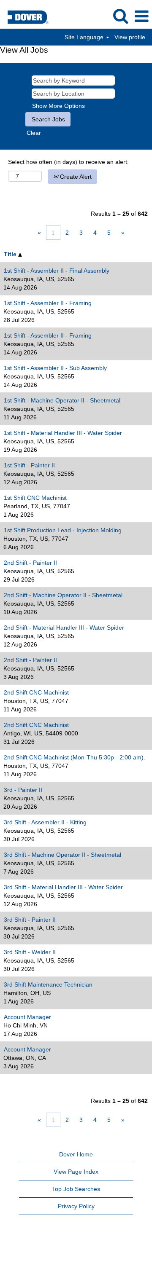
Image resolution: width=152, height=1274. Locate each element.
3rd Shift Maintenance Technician (48, 984)
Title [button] (11, 254)
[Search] (120, 15)
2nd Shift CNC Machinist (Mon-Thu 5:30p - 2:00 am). (74, 757)
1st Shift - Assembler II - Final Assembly (56, 270)
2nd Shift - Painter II (30, 562)
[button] (141, 16)
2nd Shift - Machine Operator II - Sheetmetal (63, 595)
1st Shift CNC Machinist (35, 497)
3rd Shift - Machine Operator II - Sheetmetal (62, 854)
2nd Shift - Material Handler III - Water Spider (64, 627)
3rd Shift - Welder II (30, 952)
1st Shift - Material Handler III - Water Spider (63, 432)
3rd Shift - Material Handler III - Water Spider (63, 887)
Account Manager (27, 1017)
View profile (129, 37)
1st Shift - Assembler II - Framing (48, 303)
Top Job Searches (76, 1188)
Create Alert (75, 176)
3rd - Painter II (23, 789)
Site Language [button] (85, 37)
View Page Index (76, 1171)
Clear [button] (34, 132)
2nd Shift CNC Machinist (36, 692)
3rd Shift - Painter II (30, 919)
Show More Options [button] (58, 105)
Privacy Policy (76, 1206)
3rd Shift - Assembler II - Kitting (45, 822)
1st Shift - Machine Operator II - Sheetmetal (62, 400)
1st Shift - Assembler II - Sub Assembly (55, 368)
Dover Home (76, 1154)
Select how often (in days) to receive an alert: (68, 161)
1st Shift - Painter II (29, 465)
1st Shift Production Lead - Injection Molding (63, 530)
